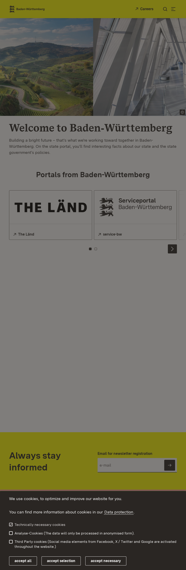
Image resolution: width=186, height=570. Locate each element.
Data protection (118, 512)
